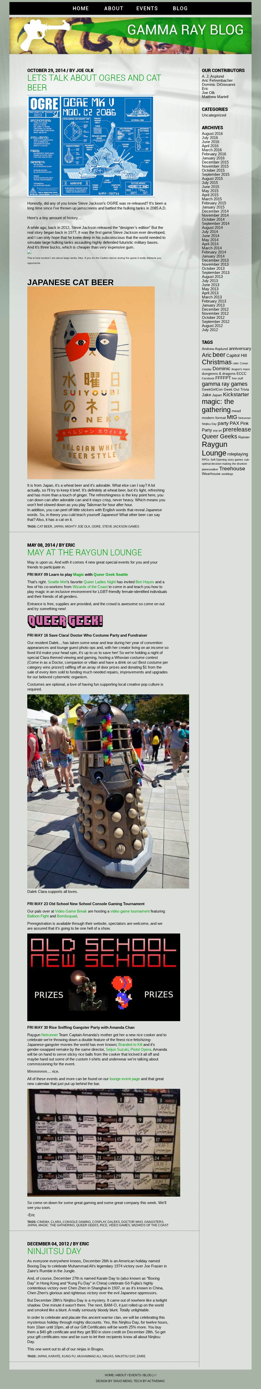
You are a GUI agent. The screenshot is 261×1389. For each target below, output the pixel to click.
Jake (206, 394)
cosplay (99, 1221)
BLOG (180, 8)
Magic (78, 575)
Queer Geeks (87, 1225)
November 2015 (215, 166)
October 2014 (213, 219)
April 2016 (210, 146)
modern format (214, 418)
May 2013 (210, 289)
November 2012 (215, 313)
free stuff (237, 378)
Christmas (217, 362)
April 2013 (210, 293)
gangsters (153, 1221)
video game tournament (130, 911)
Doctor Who (132, 1221)
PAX (234, 423)
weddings (227, 473)
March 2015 (212, 199)
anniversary (240, 348)
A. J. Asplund (213, 76)
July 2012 (210, 330)
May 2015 (210, 191)
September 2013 (215, 273)
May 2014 (210, 240)
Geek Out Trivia (236, 389)
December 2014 (215, 211)
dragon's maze (240, 369)
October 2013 (213, 268)
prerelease (237, 429)
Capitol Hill (236, 355)
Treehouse (232, 468)
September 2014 (215, 223)
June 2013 (210, 285)
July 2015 (210, 183)
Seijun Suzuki (117, 1049)
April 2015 (210, 195)
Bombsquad (67, 916)
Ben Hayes (145, 582)
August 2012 (212, 326)
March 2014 (212, 248)
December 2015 (215, 162)
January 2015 (213, 207)
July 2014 (210, 232)
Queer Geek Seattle (111, 575)
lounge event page (125, 1079)
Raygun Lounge (214, 448)
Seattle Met (57, 582)
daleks (114, 1221)
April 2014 (210, 244)
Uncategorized (214, 115)
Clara (56, 1221)
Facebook (208, 378)
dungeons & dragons (219, 373)
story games (235, 459)
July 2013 (210, 281)
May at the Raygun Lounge (84, 552)
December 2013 (215, 260)
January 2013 (213, 305)
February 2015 (214, 203)
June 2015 (210, 187)
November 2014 (215, 215)
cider (236, 363)
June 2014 (210, 236)
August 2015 (212, 179)
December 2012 (215, 309)
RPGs (206, 459)
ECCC (241, 373)
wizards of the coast (150, 1225)
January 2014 (213, 256)
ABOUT (114, 8)
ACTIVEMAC (156, 1381)
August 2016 (212, 134)
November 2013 (215, 264)
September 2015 (215, 174)
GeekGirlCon (212, 389)
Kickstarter (236, 394)
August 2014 (212, 228)
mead (236, 411)
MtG (232, 417)
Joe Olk (208, 93)
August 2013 (212, 277)
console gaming (77, 1221)
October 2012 (213, 318)
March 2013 (212, 297)
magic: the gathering (56, 1225)
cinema (43, 1221)
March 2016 (212, 150)
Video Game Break (71, 911)
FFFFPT (223, 378)
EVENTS (147, 8)
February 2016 (214, 154)
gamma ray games (224, 384)
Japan (58, 526)
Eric (205, 89)
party (223, 423)
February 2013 (214, 301)
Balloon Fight (38, 916)
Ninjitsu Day (125, 1356)
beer (219, 354)
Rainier (244, 437)
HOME (81, 8)
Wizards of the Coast (90, 587)
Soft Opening (219, 459)
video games (119, 1225)
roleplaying (237, 454)
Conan (244, 363)
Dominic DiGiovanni (218, 85)
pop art (217, 430)
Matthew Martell (215, 97)
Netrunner (49, 1035)
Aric (207, 355)
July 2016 (210, 138)
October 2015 (213, 170)
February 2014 (214, 252)
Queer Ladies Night (100, 582)
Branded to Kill (130, 1045)
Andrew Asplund (215, 349)
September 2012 (215, 322)
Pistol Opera (140, 1049)
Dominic (221, 368)
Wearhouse (211, 474)
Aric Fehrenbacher (217, 80)
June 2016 (210, 142)
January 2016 (213, 158)
